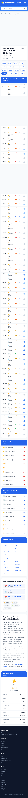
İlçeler (21, 73)
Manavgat (6, 570)
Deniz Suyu (4, 749)
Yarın (9, 63)
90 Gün (10, 73)
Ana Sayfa (3, 13)
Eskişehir (3, 788)
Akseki (5, 545)
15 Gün (16, 67)
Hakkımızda (4, 758)
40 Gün (17, 70)
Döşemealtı (6, 552)
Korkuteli (6, 567)
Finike (5, 555)
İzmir (2, 773)
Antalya (15, 13)
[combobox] (14, 8)
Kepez (5, 564)
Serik (5, 573)
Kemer (16, 561)
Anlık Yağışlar (4, 747)
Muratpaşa (18, 570)
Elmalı (16, 552)
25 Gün (4, 70)
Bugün (4, 63)
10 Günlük (7, 608)
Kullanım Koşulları (6, 760)
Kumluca (17, 567)
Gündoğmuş (7, 558)
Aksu (16, 545)
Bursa (2, 778)
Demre (16, 548)
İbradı (16, 558)
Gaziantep (4, 784)
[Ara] (25, 8)
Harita (2, 743)
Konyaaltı (17, 564)
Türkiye (9, 13)
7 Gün (3, 67)
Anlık (16, 73)
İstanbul (3, 769)
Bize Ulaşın (4, 762)
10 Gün (10, 67)
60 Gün (4, 73)
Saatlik (15, 63)
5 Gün (21, 63)
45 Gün (23, 70)
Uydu (2, 745)
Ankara (3, 771)
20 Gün (22, 67)
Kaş (4, 561)
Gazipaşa (17, 555)
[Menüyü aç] (25, 3)
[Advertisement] (14, 30)
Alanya (5, 548)
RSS (2, 756)
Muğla (3, 780)
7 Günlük (15, 605)
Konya (2, 786)
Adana (3, 782)
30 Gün (10, 70)
